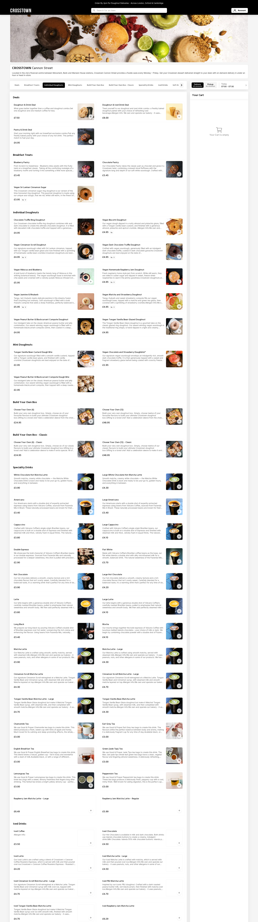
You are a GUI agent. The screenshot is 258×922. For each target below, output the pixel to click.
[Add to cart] (90, 116)
